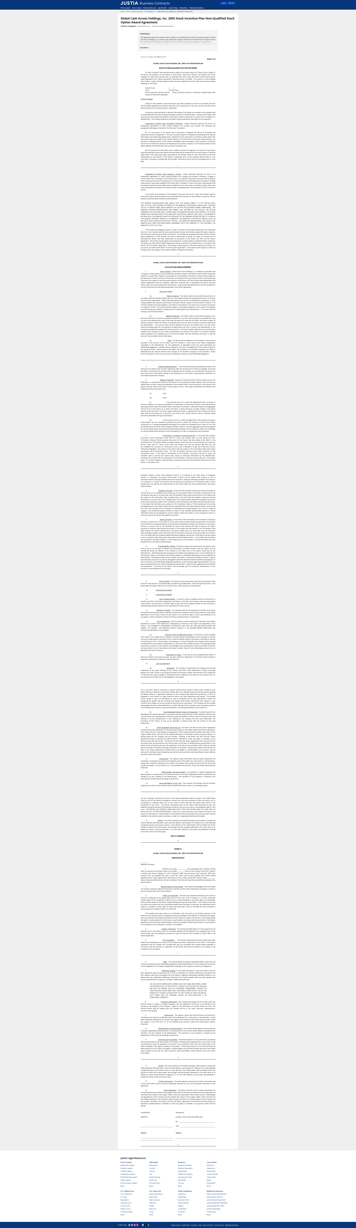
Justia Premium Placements (216, 1200)
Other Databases (185, 1191)
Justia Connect (176, 1225)
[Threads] (140, 1225)
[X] (145, 1225)
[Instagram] (137, 1225)
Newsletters (184, 8)
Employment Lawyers (128, 1174)
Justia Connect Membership (216, 1194)
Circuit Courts (125, 1206)
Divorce (152, 1171)
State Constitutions (156, 1194)
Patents (180, 1206)
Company (194, 1225)
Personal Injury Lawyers (129, 1183)
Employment (182, 1171)
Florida (151, 1206)
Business (181, 1162)
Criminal (152, 1168)
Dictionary (210, 1165)
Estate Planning (154, 1177)
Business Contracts (137, 11)
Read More (144, 48)
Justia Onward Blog (213, 1209)
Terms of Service (208, 1225)
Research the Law (149, 8)
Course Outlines (212, 1174)
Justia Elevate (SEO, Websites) (217, 1203)
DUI (150, 1174)
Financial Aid (211, 1171)
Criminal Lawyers (126, 1171)
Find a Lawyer (125, 8)
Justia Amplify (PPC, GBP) (215, 1206)
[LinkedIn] (129, 1225)
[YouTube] (132, 1225)
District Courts (126, 1209)
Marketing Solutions (197, 8)
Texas (151, 1212)
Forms (128, 11)
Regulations (125, 1200)
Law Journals (211, 1177)
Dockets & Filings (126, 1212)
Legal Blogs (182, 1197)
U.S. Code (124, 1197)
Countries (181, 1212)
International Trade (185, 1177)
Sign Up (231, 3)
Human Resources (143, 26)
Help (200, 1225)
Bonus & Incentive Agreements (163, 26)
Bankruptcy (153, 1165)
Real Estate (182, 1180)
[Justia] (129, 3)
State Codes (153, 1197)
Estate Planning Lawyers (129, 1177)
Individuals (153, 1162)
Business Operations (185, 1168)
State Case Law (154, 1200)
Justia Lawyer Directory (215, 1197)
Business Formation (185, 1165)
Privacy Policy (219, 1225)
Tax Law (181, 1183)
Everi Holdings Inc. (149, 11)
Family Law (153, 1180)
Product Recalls (183, 1203)
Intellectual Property (185, 1174)
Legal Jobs (181, 1194)
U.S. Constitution (126, 1194)
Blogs (209, 1180)
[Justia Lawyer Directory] (148, 1225)
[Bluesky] (143, 1225)
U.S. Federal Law (127, 1191)
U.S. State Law (155, 1191)
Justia (122, 11)
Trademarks (182, 1209)
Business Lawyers (127, 1168)
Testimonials (211, 1212)
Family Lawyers (126, 1180)
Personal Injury (154, 1183)
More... (123, 1186)
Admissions (211, 1168)
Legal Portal (186, 1225)
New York (152, 1209)
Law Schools (162, 8)
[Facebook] (135, 1225)
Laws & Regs (173, 8)
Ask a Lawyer (137, 8)
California (152, 1203)
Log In (224, 3)
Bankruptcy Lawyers (128, 1165)
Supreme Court (126, 1203)
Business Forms (183, 1200)
